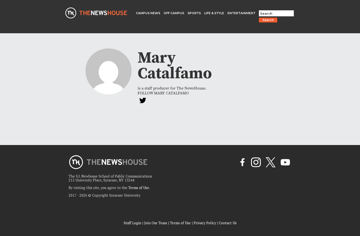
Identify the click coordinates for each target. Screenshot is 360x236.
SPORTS (194, 13)
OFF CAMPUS (174, 13)
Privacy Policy (205, 223)
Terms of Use (138, 187)
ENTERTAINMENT (241, 13)
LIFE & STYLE (214, 13)
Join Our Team (155, 223)
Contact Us (228, 223)
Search (268, 20)
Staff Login (132, 223)
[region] (64, 201)
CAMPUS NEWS (148, 13)
